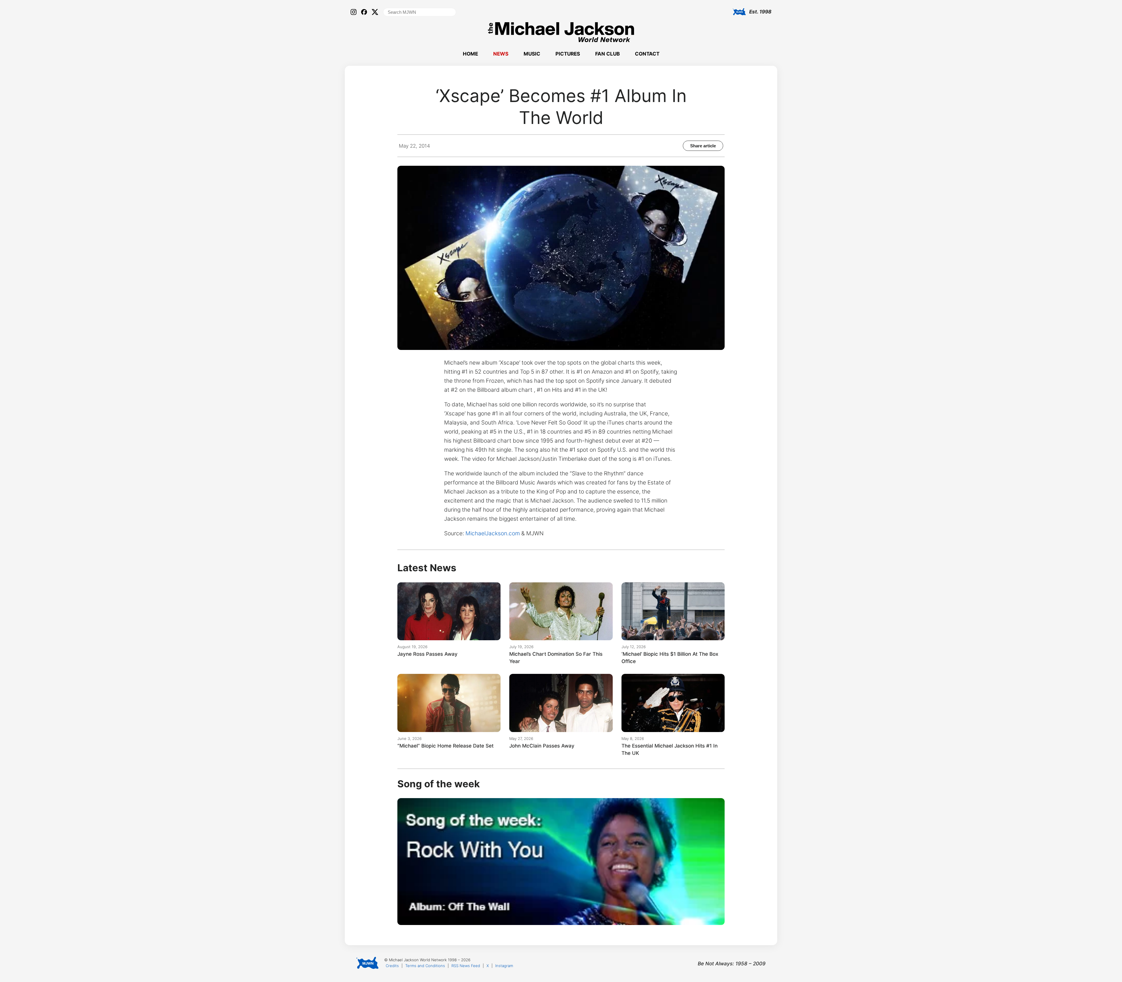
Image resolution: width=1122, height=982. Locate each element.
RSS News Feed (465, 965)
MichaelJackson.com (492, 533)
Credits (392, 965)
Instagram (504, 965)
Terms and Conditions (425, 965)
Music (532, 54)
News (500, 54)
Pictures (567, 54)
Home (470, 54)
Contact (647, 54)
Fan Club (607, 54)
